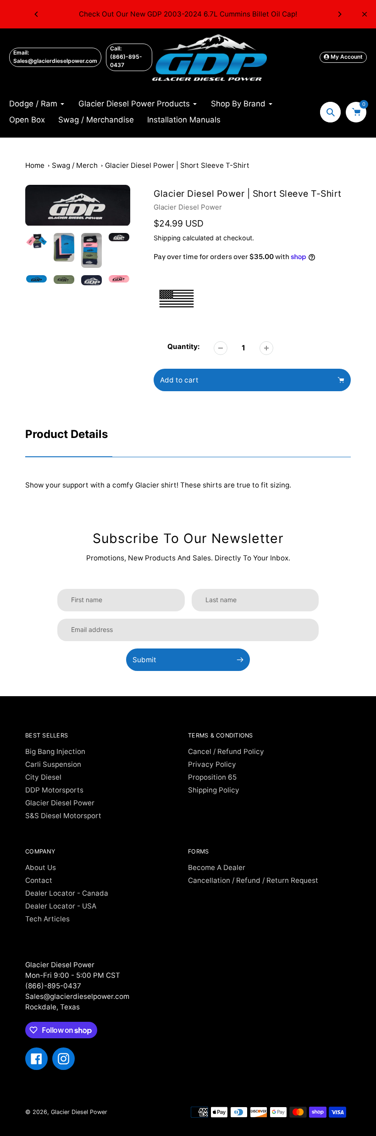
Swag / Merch (75, 165)
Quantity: (183, 346)
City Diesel (43, 777)
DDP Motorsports (54, 790)
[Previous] (36, 14)
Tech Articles (47, 918)
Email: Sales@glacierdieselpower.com (55, 56)
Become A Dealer (216, 867)
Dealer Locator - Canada (66, 893)
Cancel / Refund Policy (226, 751)
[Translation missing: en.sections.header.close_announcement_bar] (364, 14)
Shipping (167, 238)
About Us (40, 867)
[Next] (339, 14)
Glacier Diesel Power (188, 207)
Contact (38, 880)
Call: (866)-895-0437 (126, 56)
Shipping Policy (213, 790)
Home (34, 165)
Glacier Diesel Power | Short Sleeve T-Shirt (177, 165)
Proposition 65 (212, 777)
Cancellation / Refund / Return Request (253, 880)
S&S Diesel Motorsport (63, 815)
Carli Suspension (53, 764)
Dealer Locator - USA (60, 906)
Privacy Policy (212, 764)
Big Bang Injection (55, 751)
